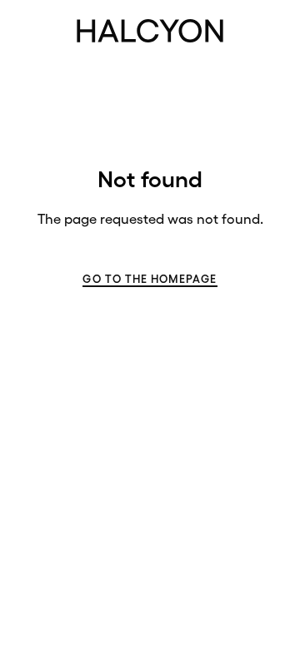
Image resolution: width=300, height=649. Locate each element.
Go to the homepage (149, 279)
